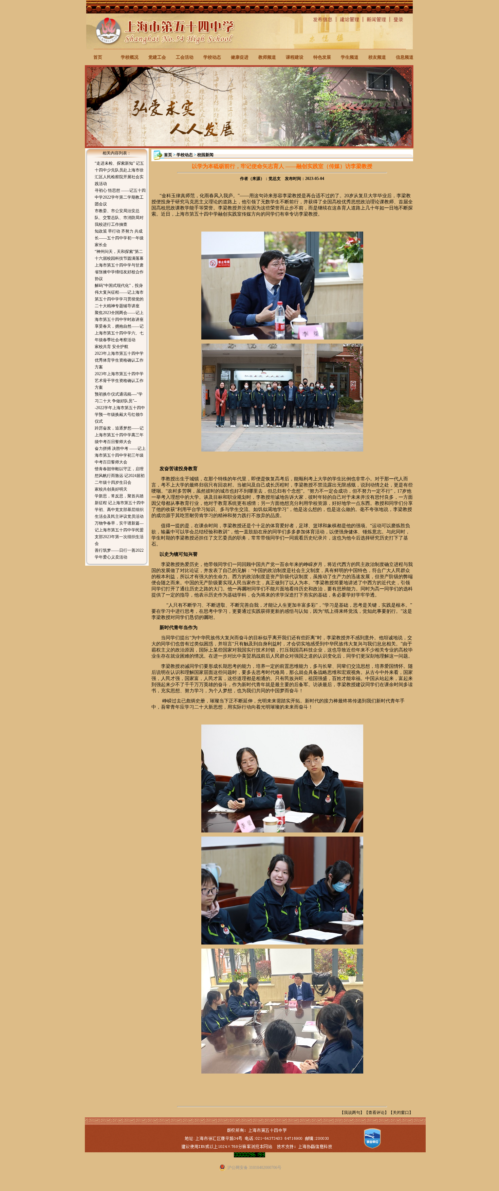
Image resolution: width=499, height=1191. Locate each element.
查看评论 (376, 1112)
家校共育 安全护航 (111, 346)
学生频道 (349, 57)
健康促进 (239, 57)
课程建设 (294, 57)
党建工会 (157, 57)
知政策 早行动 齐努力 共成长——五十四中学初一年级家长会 (119, 238)
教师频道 (267, 57)
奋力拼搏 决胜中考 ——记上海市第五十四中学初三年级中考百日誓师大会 (120, 455)
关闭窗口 (401, 1112)
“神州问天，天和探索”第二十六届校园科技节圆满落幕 (119, 255)
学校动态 (212, 57)
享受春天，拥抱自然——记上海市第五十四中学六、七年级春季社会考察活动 (119, 333)
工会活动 (184, 57)
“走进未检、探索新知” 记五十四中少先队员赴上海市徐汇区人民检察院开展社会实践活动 (119, 173)
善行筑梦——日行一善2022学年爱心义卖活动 (119, 554)
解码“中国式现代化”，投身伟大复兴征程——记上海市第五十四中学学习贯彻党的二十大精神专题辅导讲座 (119, 295)
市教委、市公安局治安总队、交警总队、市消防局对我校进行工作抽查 (119, 217)
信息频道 (404, 57)
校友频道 (377, 57)
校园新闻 (205, 154)
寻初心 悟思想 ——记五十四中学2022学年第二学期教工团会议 (120, 197)
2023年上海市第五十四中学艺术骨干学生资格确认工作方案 (119, 380)
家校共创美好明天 (111, 489)
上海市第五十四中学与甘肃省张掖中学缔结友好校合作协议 (119, 272)
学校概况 (129, 57)
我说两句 (352, 1112)
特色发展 (322, 57)
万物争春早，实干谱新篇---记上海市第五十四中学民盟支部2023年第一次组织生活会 (119, 533)
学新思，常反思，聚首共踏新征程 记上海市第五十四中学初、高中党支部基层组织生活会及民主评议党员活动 (120, 506)
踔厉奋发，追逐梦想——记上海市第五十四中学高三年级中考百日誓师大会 (119, 435)
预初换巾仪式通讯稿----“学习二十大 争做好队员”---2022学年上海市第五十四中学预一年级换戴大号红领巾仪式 (120, 408)
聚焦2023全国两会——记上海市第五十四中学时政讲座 (119, 316)
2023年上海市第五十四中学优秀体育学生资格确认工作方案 (119, 360)
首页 (97, 57)
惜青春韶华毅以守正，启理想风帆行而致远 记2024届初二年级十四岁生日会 (120, 475)
